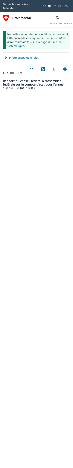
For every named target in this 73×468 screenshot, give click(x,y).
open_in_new (43, 69)
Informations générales (21, 57)
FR (49, 6)
